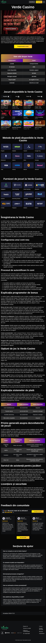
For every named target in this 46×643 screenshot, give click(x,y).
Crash (27, 96)
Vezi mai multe (23, 537)
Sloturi (38, 96)
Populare (5, 96)
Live (16, 96)
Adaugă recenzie (37, 511)
